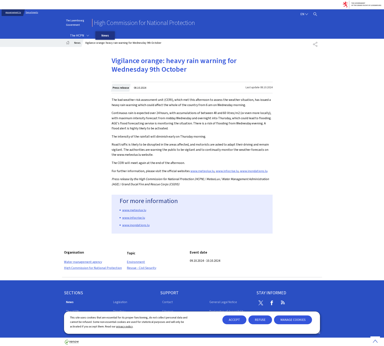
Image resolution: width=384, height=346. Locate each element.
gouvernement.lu (13, 12)
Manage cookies (293, 320)
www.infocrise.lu (227, 171)
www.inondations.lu (253, 171)
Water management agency (83, 262)
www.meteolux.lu (202, 171)
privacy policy (124, 326)
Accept (234, 320)
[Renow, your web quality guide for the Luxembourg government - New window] (72, 343)
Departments (32, 12)
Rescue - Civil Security (141, 268)
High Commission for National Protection (93, 268)
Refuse (260, 320)
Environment (136, 262)
